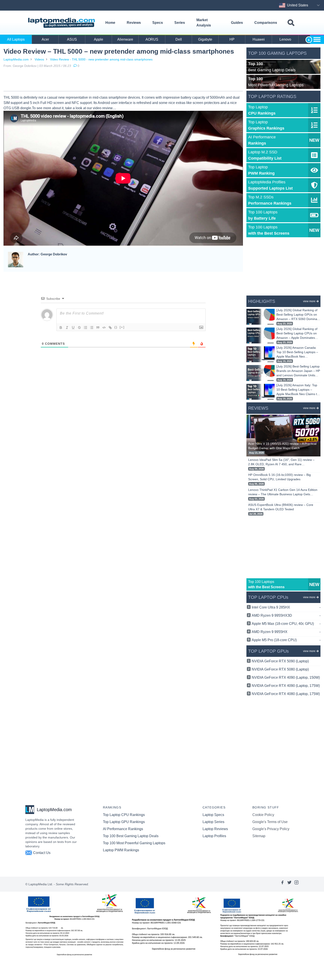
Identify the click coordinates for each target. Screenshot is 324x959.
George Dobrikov (25, 66)
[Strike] (79, 327)
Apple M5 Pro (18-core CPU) (286, 640)
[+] (122, 327)
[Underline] (73, 327)
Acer (45, 39)
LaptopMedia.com (16, 59)
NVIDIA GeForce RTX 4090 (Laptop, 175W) (286, 686)
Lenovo (285, 39)
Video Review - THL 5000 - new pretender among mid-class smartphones (101, 59)
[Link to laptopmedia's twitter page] (289, 884)
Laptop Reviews (215, 829)
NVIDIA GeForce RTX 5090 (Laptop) (280, 661)
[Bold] (61, 327)
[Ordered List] (85, 327)
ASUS (72, 39)
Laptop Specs (213, 815)
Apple (98, 39)
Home (110, 22)
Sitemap (258, 836)
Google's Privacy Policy (270, 829)
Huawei (259, 39)
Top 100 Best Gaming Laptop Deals (130, 836)
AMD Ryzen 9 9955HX (286, 632)
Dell (178, 39)
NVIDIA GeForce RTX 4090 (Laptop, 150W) (286, 677)
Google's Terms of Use (270, 822)
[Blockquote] (98, 327)
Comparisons (265, 22)
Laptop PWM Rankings (121, 850)
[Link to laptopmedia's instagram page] (296, 884)
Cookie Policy (263, 815)
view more (309, 301)
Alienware (125, 39)
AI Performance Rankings (123, 829)
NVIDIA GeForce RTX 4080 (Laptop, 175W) (286, 694)
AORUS (151, 39)
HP (232, 39)
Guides (237, 22)
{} (115, 327)
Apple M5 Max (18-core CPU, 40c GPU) (286, 624)
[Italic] (67, 327)
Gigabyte (205, 39)
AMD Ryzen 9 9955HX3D (286, 615)
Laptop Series (213, 822)
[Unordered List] (92, 327)
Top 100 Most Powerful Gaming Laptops (134, 843)
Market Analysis (203, 22)
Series (179, 22)
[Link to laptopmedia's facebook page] (282, 884)
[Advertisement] (123, 80)
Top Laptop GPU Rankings (124, 822)
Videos (39, 59)
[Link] (110, 327)
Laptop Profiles (214, 836)
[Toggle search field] (291, 23)
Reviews (134, 22)
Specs (157, 22)
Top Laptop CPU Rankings (124, 815)
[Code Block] (104, 327)
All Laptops (16, 39)
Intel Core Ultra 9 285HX (286, 607)
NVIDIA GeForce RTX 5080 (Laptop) (280, 669)
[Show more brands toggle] (317, 39)
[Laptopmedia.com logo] (62, 23)
